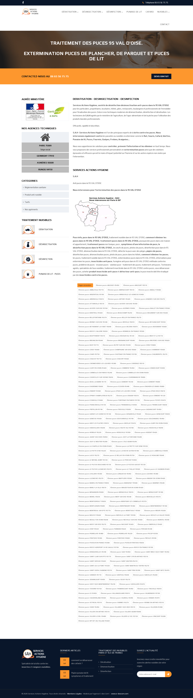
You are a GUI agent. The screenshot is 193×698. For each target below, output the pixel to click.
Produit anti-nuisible (33, 195)
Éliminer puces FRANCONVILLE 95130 (92, 405)
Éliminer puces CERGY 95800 (145, 345)
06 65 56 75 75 (161, 2)
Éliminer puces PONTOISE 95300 (90, 538)
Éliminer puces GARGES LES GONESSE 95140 (95, 414)
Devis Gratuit (161, 76)
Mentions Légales (74, 694)
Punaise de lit (134, 12)
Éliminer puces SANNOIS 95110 (90, 575)
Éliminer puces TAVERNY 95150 (90, 589)
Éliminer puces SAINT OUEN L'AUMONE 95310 (95, 570)
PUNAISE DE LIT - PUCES (49, 274)
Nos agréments (31, 209)
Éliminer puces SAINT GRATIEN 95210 (123, 561)
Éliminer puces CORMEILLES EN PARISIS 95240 (95, 373)
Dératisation (69, 12)
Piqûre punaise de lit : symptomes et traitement (82, 674)
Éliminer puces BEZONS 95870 (126, 327)
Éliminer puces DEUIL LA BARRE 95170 (92, 382)
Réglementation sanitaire (35, 187)
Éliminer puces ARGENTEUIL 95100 (91, 294)
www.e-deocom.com (119, 694)
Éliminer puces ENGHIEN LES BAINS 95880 (149, 386)
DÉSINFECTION (45, 259)
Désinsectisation (91, 12)
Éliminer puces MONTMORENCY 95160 (153, 506)
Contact (164, 24)
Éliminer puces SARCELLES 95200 (145, 575)
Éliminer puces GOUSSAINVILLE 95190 (120, 419)
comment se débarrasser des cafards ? (81, 662)
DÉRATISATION (46, 229)
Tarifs (27, 202)
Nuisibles (162, 12)
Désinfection (113, 12)
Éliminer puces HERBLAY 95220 (90, 432)
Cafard (150, 12)
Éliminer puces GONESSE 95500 (90, 419)
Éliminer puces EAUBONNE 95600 (91, 386)
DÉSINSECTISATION (47, 244)
